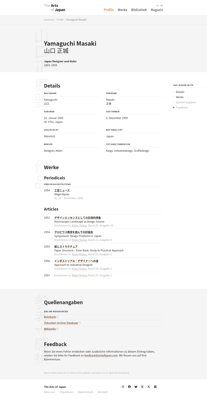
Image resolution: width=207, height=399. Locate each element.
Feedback (182, 107)
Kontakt (103, 392)
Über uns (49, 392)
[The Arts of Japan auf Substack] (156, 387)
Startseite (49, 19)
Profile (109, 9)
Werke (122, 9)
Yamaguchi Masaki (76, 19)
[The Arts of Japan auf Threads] (143, 387)
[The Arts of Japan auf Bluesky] (136, 387)
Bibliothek (139, 9)
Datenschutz (85, 392)
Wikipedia (50, 329)
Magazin (157, 9)
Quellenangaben (186, 102)
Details (180, 92)
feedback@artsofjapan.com (101, 355)
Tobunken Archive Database (61, 323)
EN (157, 5)
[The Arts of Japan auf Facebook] (130, 387)
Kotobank (50, 317)
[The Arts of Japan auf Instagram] (123, 387)
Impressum (66, 392)
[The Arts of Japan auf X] (149, 387)
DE (161, 5)
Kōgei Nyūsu (79, 225)
